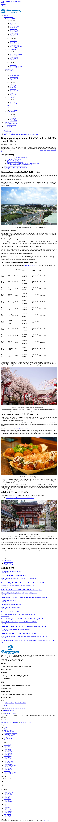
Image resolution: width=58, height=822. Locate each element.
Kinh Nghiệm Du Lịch (9, 564)
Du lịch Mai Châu (14, 30)
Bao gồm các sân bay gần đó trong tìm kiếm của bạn (19, 164)
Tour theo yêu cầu (8, 126)
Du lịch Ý (12, 93)
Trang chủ (6, 15)
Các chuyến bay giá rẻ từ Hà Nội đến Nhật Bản (15, 166)
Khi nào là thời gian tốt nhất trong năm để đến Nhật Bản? (20, 498)
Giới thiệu (6, 727)
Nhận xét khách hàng (9, 731)
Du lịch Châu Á (10, 70)
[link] (25, 722)
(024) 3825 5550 (7, 705)
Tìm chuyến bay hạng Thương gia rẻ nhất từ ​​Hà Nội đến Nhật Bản (23, 163)
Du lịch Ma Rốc (13, 121)
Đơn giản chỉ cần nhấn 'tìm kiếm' (14, 159)
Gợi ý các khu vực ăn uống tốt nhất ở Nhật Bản (18, 428)
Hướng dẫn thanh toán (9, 735)
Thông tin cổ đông (8, 730)
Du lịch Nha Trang (14, 45)
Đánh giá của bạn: (6, 554)
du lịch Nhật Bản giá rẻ (30, 265)
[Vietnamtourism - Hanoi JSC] (11, 13)
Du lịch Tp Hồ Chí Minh (16, 54)
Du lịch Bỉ (12, 86)
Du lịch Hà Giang (14, 34)
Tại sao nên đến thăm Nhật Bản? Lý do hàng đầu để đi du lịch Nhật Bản (23, 626)
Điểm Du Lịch (7, 560)
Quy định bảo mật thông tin (10, 733)
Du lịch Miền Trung (11, 35)
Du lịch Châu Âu (11, 79)
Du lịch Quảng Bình (14, 43)
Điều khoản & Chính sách (10, 734)
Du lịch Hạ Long (14, 29)
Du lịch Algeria (13, 119)
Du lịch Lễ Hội (10, 59)
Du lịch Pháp (13, 85)
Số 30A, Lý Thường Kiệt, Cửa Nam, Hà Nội (15, 703)
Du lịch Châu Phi (11, 111)
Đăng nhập (3, 6)
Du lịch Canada (13, 103)
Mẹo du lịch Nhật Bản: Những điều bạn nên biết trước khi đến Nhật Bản (23, 583)
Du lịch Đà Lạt (13, 41)
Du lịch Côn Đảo (14, 57)
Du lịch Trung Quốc (14, 75)
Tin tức (5, 729)
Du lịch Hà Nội (13, 23)
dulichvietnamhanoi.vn (10, 713)
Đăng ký (3, 5)
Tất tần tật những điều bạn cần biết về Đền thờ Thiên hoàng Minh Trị (22, 619)
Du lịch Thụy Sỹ (14, 90)
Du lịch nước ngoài (8, 69)
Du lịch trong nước (8, 17)
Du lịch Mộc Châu (14, 26)
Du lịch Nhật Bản (14, 77)
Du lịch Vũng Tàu (14, 58)
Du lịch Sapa (13, 25)
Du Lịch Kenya (13, 118)
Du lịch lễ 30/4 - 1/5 (14, 67)
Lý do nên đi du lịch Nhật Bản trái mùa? (13, 575)
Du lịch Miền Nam (11, 49)
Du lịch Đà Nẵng (14, 47)
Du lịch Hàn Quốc (14, 78)
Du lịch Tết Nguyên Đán (16, 66)
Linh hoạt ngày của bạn (12, 160)
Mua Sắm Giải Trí (8, 563)
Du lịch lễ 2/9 (13, 65)
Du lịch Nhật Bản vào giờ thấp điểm (12, 168)
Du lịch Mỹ (12, 102)
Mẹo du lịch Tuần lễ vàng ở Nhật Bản (12, 612)
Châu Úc (9, 105)
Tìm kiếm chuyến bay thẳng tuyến (15, 162)
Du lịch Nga (13, 95)
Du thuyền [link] (6, 122)
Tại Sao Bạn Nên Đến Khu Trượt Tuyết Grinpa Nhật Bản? (19, 633)
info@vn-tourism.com (8, 710)
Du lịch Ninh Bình (14, 31)
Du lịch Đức (13, 91)
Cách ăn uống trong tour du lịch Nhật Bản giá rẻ (15, 167)
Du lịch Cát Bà (13, 27)
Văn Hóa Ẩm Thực (8, 562)
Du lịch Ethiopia (14, 116)
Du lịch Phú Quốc (14, 55)
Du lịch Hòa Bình (14, 33)
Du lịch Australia (14, 110)
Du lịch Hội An (13, 42)
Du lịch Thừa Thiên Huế (16, 46)
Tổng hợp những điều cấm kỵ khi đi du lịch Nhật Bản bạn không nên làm (24, 597)
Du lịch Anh (13, 89)
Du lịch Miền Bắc (11, 18)
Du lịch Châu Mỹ (11, 97)
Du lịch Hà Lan (13, 87)
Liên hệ (2, 2)
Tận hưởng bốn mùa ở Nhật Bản (11, 604)
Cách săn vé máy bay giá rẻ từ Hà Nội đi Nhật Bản (16, 157)
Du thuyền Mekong (11, 125)
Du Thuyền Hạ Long (12, 123)
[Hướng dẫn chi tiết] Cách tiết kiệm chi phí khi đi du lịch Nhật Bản (21, 590)
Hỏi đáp (5, 737)
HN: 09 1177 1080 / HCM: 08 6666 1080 (11, 1)
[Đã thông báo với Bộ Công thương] (10, 722)
